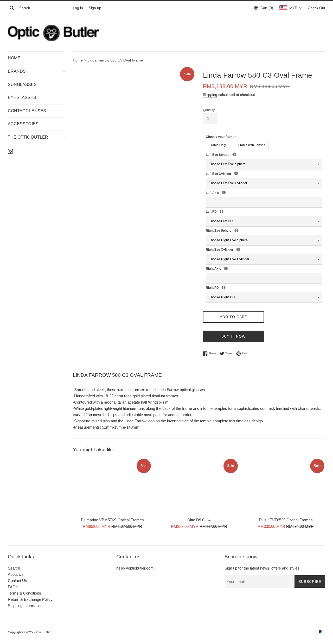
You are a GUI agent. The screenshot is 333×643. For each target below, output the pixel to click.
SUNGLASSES (22, 84)
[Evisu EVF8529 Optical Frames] (285, 486)
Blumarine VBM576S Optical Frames (112, 520)
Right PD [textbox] (220, 287)
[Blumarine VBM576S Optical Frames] (112, 486)
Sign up (95, 8)
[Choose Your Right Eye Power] (236, 230)
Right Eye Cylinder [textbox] (235, 249)
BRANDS (36, 71)
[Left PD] (221, 211)
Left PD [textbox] (218, 211)
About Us (16, 574)
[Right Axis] (226, 268)
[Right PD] (224, 287)
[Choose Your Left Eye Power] (234, 154)
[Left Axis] (224, 192)
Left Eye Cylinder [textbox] (232, 173)
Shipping (210, 94)
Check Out (316, 8)
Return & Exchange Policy (30, 599)
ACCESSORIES (23, 124)
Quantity (209, 110)
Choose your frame (221, 137)
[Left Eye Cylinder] (236, 173)
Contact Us (17, 580)
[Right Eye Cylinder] (238, 249)
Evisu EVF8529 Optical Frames (286, 520)
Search (14, 568)
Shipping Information (25, 605)
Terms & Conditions (24, 593)
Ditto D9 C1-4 (198, 520)
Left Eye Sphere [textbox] (240, 154)
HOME (14, 58)
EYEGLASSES (22, 97)
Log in (78, 8)
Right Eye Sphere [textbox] (242, 230)
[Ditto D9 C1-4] (198, 486)
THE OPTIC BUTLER (36, 137)
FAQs (13, 587)
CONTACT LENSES (36, 111)
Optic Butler (42, 632)
